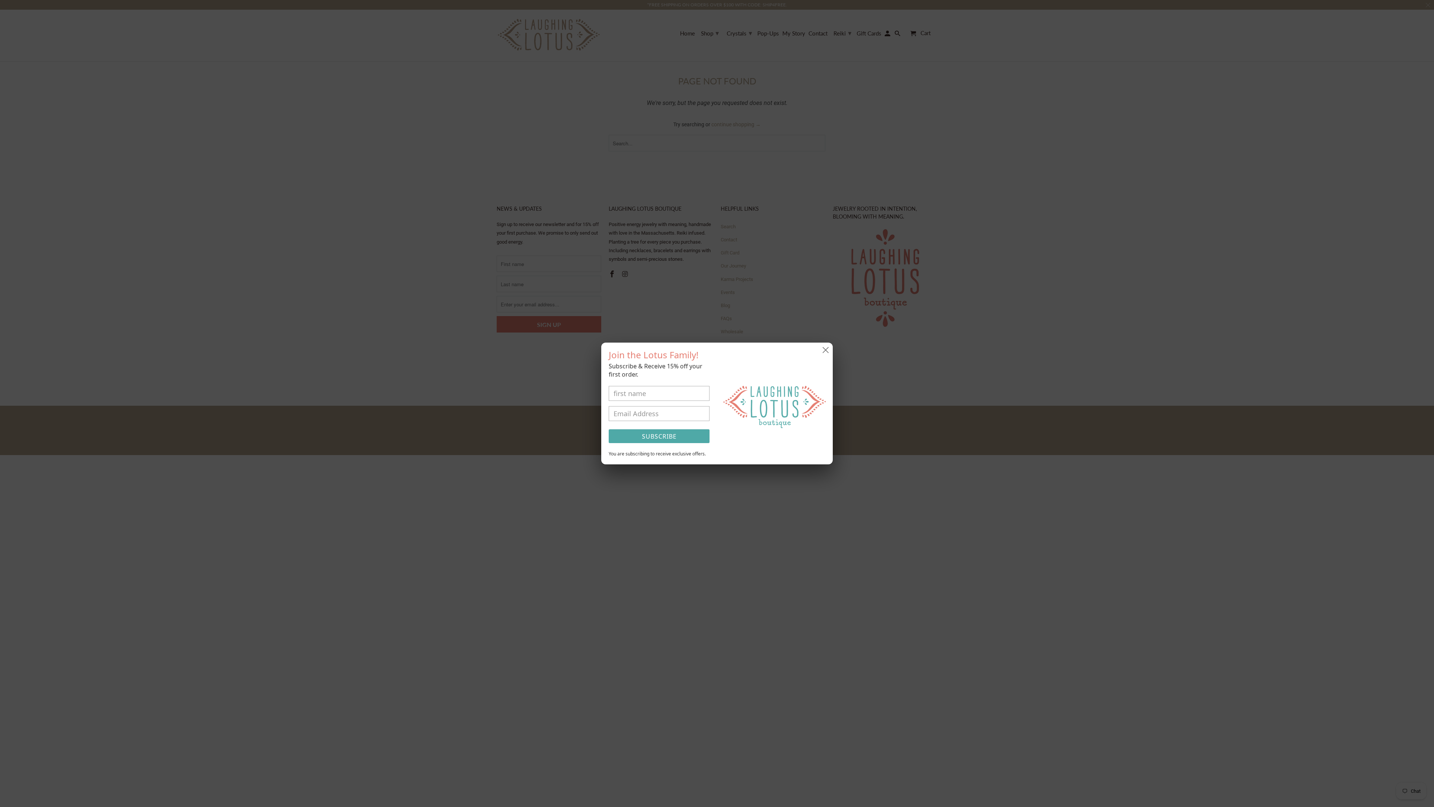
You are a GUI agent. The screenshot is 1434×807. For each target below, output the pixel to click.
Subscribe (659, 436)
